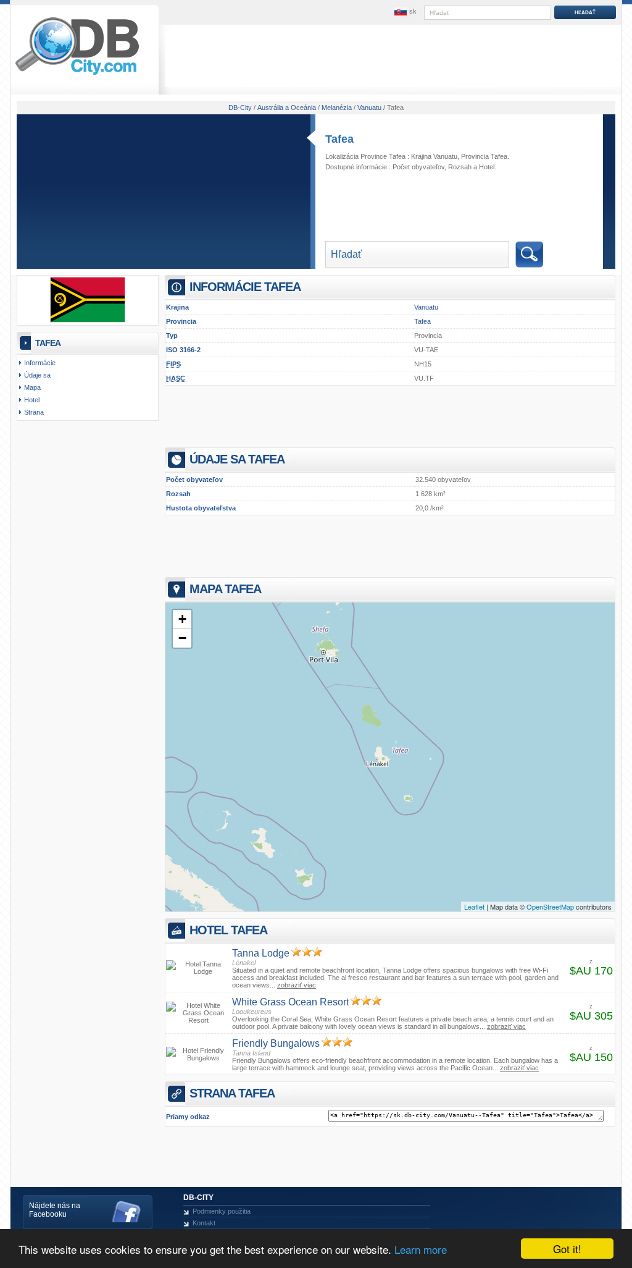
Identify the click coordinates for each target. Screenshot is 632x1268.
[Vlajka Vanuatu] (87, 320)
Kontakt (204, 1223)
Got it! (567, 1248)
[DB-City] (77, 74)
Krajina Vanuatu (434, 156)
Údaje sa (37, 375)
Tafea (339, 139)
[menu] (404, 11)
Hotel (486, 167)
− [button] (182, 638)
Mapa (32, 387)
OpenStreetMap (550, 906)
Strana (34, 412)
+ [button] (182, 619)
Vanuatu (426, 307)
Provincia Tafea (484, 156)
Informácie (40, 362)
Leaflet (474, 906)
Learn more (420, 1249)
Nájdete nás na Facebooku (54, 1210)
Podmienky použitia (222, 1211)
